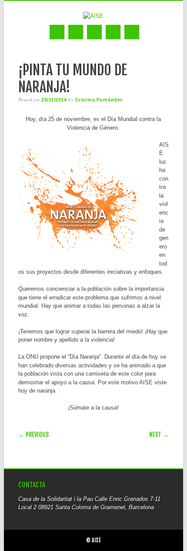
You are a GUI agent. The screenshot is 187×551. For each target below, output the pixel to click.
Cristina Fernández (99, 99)
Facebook (57, 32)
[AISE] (93, 16)
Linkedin (94, 32)
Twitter (75, 32)
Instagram (113, 32)
